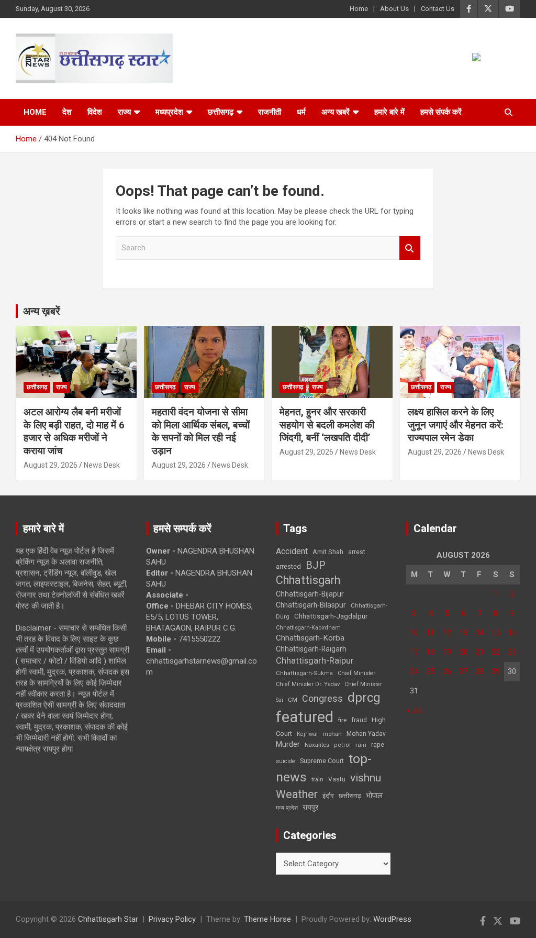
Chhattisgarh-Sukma (304, 673)
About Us (394, 9)
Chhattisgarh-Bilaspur (311, 605)
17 (414, 652)
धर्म (301, 112)
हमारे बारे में (389, 112)
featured (304, 717)
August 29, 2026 (50, 465)
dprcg (364, 697)
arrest (356, 552)
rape (377, 744)
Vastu (336, 779)
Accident (292, 551)
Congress (322, 698)
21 (479, 652)
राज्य (124, 112)
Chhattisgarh (308, 580)
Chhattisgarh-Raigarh (311, 649)
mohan (332, 734)
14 (479, 632)
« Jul (414, 710)
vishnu (365, 777)
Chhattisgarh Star (108, 919)
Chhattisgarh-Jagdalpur (330, 616)
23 (512, 652)
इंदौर (328, 796)
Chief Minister (356, 673)
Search (409, 248)
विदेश (94, 112)
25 (430, 671)
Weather (297, 794)
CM (292, 699)
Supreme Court (322, 761)
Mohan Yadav (366, 733)
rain (360, 744)
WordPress (392, 919)
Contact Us (437, 9)
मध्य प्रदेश (287, 807)
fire (342, 720)
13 (463, 632)
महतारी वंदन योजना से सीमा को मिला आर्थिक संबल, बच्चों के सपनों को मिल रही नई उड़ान (201, 431)
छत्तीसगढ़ (350, 796)
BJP (316, 565)
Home (359, 9)
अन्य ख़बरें (41, 311)
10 (414, 632)
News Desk (102, 465)
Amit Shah (327, 552)
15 (496, 632)
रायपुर (310, 807)
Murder (288, 744)
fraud (359, 720)
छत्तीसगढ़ (220, 112)
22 (496, 652)
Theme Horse (267, 919)
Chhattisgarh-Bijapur (310, 594)
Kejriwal (307, 734)
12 (447, 632)
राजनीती (269, 112)
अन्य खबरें (335, 112)
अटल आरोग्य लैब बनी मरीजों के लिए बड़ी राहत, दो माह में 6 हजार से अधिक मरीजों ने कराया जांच (74, 431)
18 (430, 652)
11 (430, 632)
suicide (285, 761)
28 (479, 671)
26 (447, 671)
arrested (288, 566)
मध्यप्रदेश (169, 112)
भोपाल (374, 795)
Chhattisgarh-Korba (310, 638)
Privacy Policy (172, 919)
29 (496, 671)
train (317, 779)
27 (463, 671)
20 (463, 652)
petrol (342, 745)
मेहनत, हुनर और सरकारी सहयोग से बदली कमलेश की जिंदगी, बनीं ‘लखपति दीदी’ (327, 425)
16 (512, 632)
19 (447, 652)
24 (414, 671)
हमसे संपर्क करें (441, 112)
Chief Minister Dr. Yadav (308, 684)
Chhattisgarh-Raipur (315, 660)
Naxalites (317, 744)
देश (67, 112)
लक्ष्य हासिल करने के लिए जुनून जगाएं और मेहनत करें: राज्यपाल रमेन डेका (456, 425)
